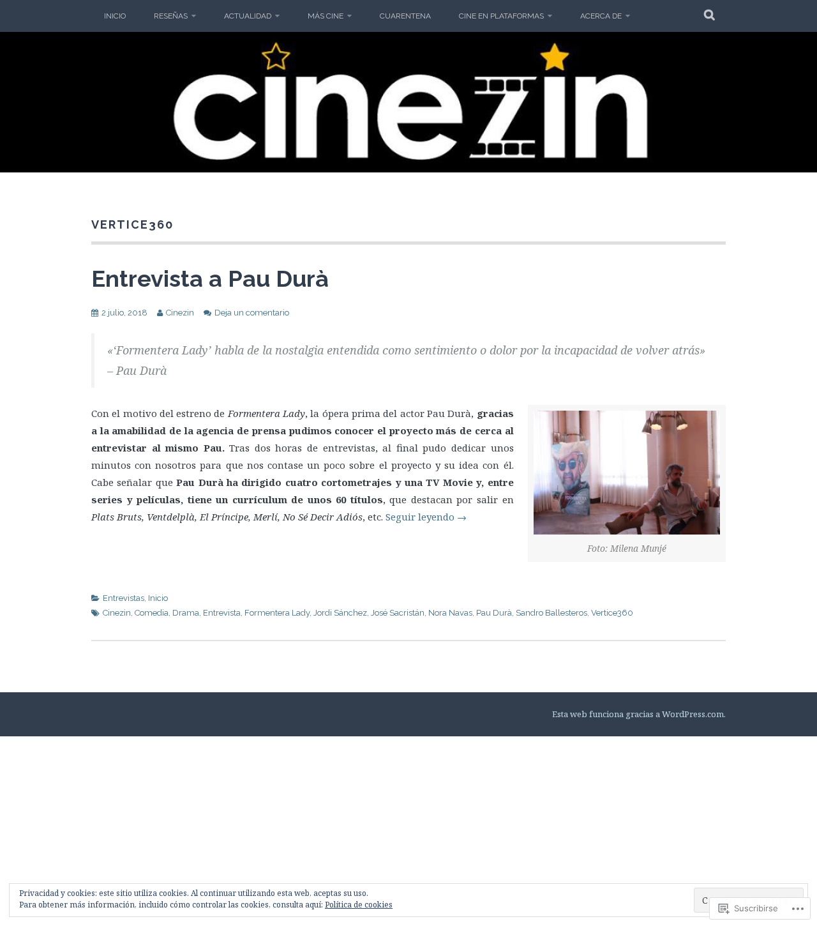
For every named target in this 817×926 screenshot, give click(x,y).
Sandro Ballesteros (551, 613)
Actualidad (247, 15)
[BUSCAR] (710, 16)
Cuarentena (405, 15)
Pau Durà (494, 613)
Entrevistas (123, 598)
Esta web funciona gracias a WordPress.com (638, 714)
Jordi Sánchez (340, 613)
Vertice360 (612, 613)
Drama (185, 613)
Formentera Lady (277, 613)
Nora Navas (450, 613)
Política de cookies (359, 904)
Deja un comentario (251, 312)
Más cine (325, 15)
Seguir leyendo (426, 516)
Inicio (115, 15)
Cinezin (180, 312)
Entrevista (222, 613)
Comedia (152, 613)
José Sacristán (397, 613)
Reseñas (171, 15)
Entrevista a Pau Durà (210, 278)
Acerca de (601, 15)
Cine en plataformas (501, 15)
